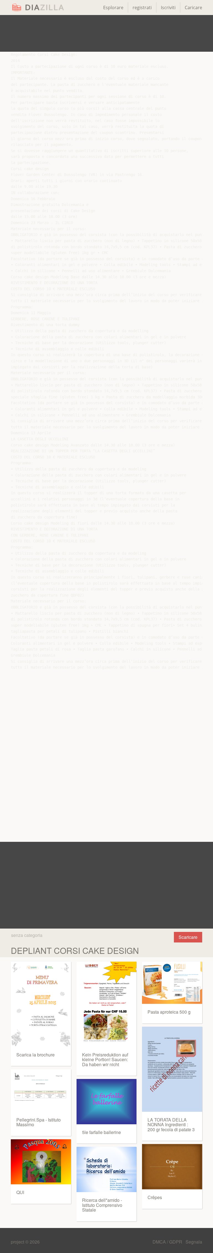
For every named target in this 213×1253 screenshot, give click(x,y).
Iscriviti (168, 7)
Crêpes (155, 1197)
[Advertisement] (106, 33)
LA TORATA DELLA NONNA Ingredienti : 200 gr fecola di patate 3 (171, 1124)
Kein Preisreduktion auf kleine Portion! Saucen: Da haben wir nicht (105, 1059)
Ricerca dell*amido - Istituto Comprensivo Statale (102, 1205)
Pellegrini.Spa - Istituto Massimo (38, 1122)
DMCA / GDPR (168, 1242)
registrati (142, 7)
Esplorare (113, 7)
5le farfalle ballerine (101, 1132)
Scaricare (188, 937)
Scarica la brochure (35, 1054)
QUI (20, 1192)
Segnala (194, 1242)
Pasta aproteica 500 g (169, 1012)
